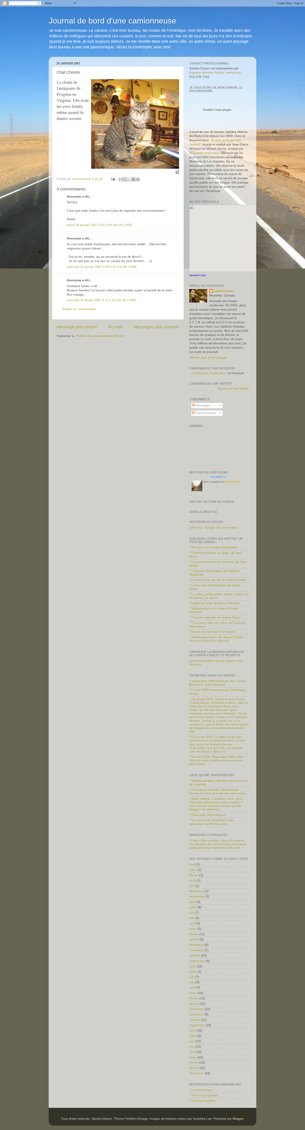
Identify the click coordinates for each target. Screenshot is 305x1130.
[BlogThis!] (125, 179)
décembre (196, 891)
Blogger (238, 1118)
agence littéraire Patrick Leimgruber (216, 72)
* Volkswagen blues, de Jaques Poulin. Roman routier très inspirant (216, 638)
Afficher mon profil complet (208, 357)
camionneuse (224, 291)
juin (191, 886)
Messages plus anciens (156, 326)
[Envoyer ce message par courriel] (121, 179)
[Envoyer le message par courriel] (112, 179)
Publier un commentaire (79, 309)
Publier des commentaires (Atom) (100, 336)
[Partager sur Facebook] (133, 179)
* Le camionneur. (201, 1090)
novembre (196, 950)
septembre (197, 896)
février (193, 875)
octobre (194, 955)
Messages (202, 405)
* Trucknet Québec (202, 1100)
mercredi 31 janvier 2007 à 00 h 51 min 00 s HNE (102, 267)
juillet (192, 907)
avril (192, 864)
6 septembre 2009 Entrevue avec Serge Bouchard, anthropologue (217, 682)
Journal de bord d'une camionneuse (112, 20)
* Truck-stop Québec (203, 1095)
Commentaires (205, 413)
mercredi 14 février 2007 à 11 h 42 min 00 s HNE (101, 300)
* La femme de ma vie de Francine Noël (217, 580)
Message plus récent (76, 326)
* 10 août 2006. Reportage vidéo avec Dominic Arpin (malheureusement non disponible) (216, 760)
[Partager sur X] (129, 179)
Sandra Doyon (232, 481)
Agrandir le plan (197, 275)
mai (191, 918)
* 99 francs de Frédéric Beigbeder (213, 547)
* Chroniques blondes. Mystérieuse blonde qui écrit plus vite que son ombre (217, 791)
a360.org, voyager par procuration (213, 527)
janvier (194, 939)
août (192, 880)
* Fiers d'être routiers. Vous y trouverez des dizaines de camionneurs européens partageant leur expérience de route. (218, 844)
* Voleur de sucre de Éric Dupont (212, 631)
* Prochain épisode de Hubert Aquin (214, 617)
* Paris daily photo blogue (207, 815)
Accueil (115, 326)
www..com (218, 476)
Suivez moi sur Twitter (233, 388)
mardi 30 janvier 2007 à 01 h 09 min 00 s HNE (99, 225)
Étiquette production (205, 153)
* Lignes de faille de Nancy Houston (214, 603)
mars (192, 870)
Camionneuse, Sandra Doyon (209, 373)
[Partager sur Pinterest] (138, 179)
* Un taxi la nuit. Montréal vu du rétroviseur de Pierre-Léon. (211, 822)
